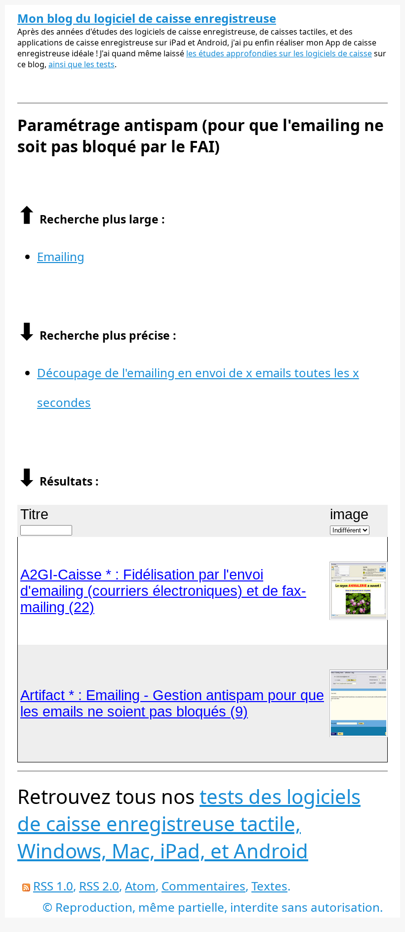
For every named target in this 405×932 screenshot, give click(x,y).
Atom (140, 886)
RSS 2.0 (99, 886)
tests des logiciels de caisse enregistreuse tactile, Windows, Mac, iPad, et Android (189, 823)
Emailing (60, 256)
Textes (269, 886)
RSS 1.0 (53, 886)
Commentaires (203, 886)
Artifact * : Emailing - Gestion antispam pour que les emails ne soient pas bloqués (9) (172, 703)
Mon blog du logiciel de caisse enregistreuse (146, 18)
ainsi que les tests (81, 64)
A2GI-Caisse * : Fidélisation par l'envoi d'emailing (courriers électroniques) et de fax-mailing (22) (163, 591)
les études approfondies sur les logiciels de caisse (279, 53)
